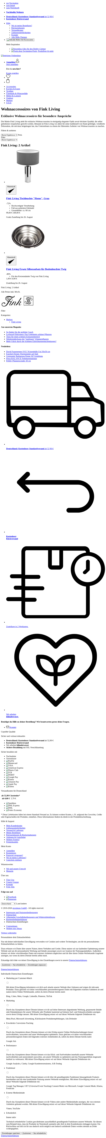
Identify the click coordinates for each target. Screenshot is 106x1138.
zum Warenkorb (12, 8)
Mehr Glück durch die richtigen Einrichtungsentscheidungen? (31, 341)
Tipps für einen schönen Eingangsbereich (23, 337)
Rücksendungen (18, 28)
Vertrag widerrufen (8, 933)
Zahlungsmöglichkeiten (21, 32)
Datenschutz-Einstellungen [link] (17, 922)
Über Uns (10, 880)
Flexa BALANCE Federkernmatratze (21, 358)
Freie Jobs (10, 887)
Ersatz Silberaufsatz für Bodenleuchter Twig (36, 269)
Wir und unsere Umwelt (16, 869)
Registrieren (11, 853)
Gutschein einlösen (14, 860)
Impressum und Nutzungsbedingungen (22, 912)
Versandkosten (17, 30)
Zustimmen (6, 965)
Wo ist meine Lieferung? (16, 858)
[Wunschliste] (8, 77)
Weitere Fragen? (13, 839)
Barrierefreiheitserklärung (16, 919)
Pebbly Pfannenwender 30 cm (18, 361)
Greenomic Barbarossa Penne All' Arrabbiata (24, 356)
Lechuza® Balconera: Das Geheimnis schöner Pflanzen (29, 334)
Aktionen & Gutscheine (16, 837)
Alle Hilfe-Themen (19, 37)
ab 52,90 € (30, 16)
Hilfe (8, 23)
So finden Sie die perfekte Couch (19, 332)
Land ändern (21, 904)
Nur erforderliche (19, 965)
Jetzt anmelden (12, 64)
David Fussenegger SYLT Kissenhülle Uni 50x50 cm (28, 351)
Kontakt (14, 35)
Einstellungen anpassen (37, 965)
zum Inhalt (10, 5)
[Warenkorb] (55, 81)
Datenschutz (11, 915)
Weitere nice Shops (14, 928)
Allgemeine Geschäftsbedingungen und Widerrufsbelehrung (30, 917)
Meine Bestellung (13, 833)
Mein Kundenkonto (14, 826)
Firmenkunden (12, 842)
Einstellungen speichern (11, 1133)
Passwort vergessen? (14, 855)
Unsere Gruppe (12, 882)
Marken (9, 319)
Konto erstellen (12, 73)
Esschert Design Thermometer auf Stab (22, 354)
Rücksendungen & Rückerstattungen (21, 835)
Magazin (9, 871)
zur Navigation (12, 3)
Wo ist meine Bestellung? (21, 26)
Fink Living (16, 322)
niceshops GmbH (20, 908)
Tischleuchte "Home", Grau (27, 198)
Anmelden (10, 851)
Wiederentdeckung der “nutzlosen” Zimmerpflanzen (27, 339)
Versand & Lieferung (14, 830)
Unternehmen (11, 926)
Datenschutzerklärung (78, 960)
